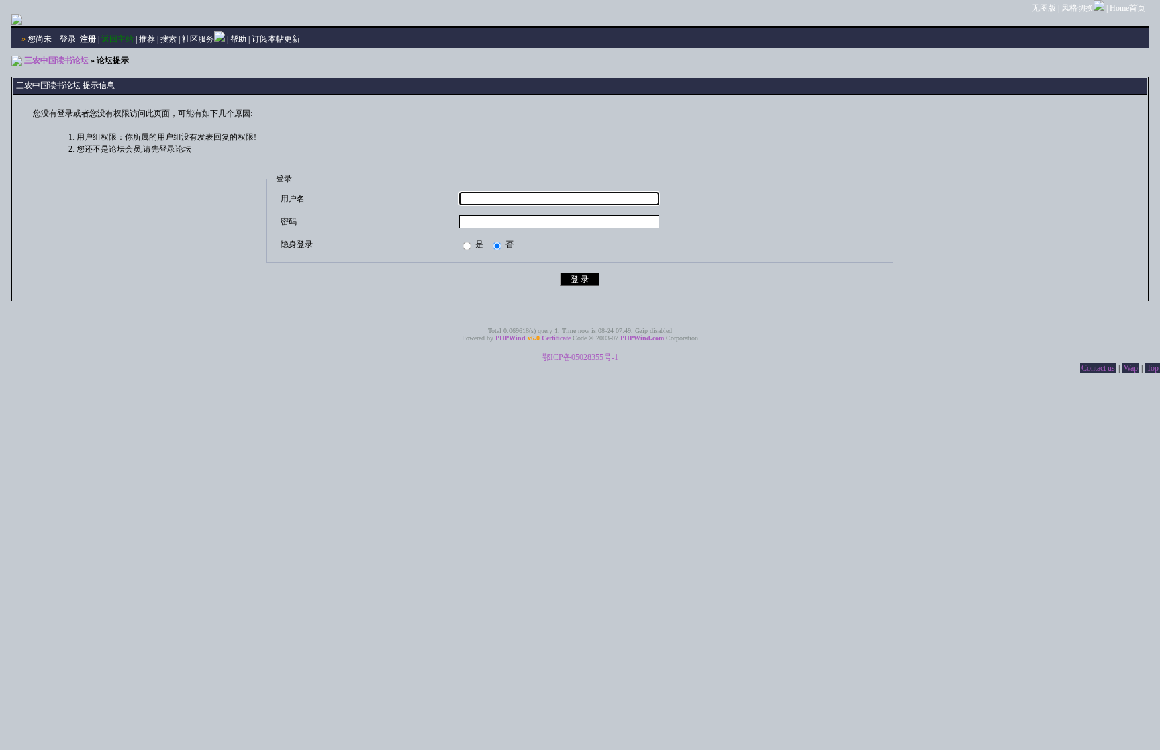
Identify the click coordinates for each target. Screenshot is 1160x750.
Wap (1131, 368)
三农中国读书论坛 (56, 60)
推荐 (147, 39)
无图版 (1044, 8)
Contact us (1098, 368)
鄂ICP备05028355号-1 (580, 357)
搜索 (168, 39)
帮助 (238, 39)
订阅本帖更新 (276, 39)
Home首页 (1127, 8)
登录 (68, 39)
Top (1153, 368)
